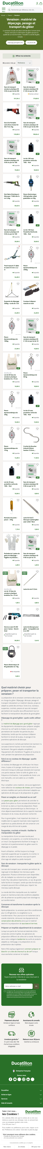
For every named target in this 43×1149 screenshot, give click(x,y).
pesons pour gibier (11, 800)
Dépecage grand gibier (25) (15, 43)
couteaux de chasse (22, 787)
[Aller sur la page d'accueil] (12, 3)
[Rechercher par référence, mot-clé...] (9, 10)
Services (4, 1099)
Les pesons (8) (31, 43)
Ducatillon (5, 1090)
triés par (12, 63)
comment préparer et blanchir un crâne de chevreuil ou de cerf (20, 950)
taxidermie (21, 939)
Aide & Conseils (6, 1103)
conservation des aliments (11, 921)
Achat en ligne (6, 1094)
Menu (3, 12)
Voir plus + (7, 1000)
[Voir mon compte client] (37, 3)
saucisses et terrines (29, 923)
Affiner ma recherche (23, 56)
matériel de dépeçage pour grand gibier (18, 723)
